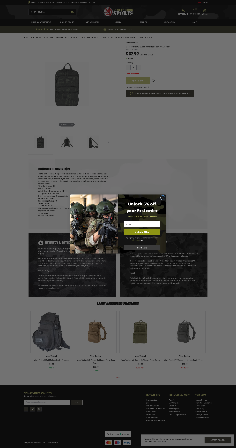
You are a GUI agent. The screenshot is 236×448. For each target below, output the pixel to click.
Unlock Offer (142, 232)
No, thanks (142, 247)
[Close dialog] (163, 197)
